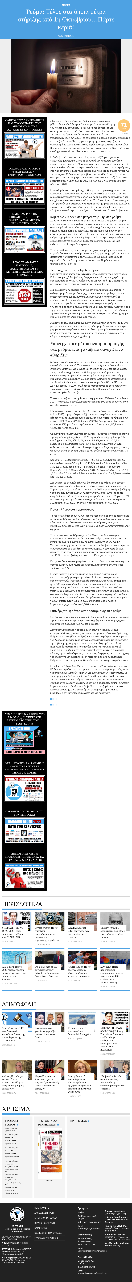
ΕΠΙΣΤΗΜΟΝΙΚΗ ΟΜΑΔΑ (45, 1218)
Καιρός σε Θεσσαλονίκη (12, 1156)
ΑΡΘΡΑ (66, 5)
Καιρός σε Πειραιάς (10, 1143)
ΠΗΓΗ (53, 698)
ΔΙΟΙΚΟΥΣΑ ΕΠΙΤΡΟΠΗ (44, 1213)
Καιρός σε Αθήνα (10, 1130)
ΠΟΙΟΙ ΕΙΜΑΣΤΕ (41, 1208)
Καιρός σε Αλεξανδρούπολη (13, 1182)
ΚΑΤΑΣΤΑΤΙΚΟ (40, 1228)
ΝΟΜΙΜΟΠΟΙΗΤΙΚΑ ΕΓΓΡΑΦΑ (47, 1233)
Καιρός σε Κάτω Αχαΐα (11, 1169)
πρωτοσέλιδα (49, 1180)
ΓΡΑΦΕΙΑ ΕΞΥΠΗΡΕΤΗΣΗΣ (46, 1238)
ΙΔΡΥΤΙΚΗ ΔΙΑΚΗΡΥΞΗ (44, 1223)
